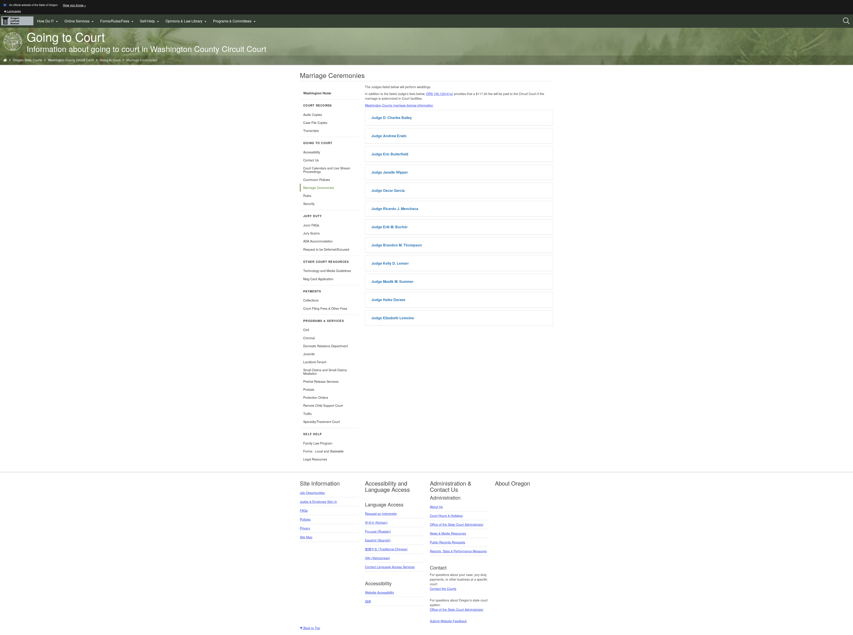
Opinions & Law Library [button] (186, 21)
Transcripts (311, 130)
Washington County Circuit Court (71, 60)
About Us (436, 506)
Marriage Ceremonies (318, 187)
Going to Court (110, 60)
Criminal (309, 338)
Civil (306, 329)
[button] (12, 11)
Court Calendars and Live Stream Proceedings (326, 170)
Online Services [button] (79, 21)
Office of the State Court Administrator (456, 524)
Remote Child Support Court (323, 405)
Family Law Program (317, 443)
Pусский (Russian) (378, 531)
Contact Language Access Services (390, 567)
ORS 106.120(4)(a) (439, 93)
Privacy (305, 528)
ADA (368, 601)
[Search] (846, 21)
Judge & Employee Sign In (318, 501)
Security (309, 203)
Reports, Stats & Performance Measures (458, 551)
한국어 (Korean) (376, 522)
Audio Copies (312, 114)
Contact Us (311, 160)
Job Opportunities (312, 492)
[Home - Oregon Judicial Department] (5, 60)
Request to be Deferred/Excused (326, 249)
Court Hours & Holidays (446, 515)
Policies (305, 519)
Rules (307, 195)
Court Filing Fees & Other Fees (330, 309)
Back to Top (311, 628)
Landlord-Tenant (314, 362)
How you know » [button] (74, 5)
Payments (312, 291)
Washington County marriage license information (399, 105)
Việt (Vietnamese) (377, 558)
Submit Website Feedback (448, 621)
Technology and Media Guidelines (327, 270)
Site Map (306, 537)
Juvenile (309, 354)
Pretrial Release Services (321, 381)
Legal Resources (315, 459)
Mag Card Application (318, 279)
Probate (308, 389)
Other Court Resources (326, 262)
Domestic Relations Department (325, 346)
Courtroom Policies (316, 179)
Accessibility (311, 152)
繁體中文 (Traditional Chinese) (386, 549)
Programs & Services (323, 321)
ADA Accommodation (318, 241)
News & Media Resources (448, 533)
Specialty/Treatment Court (321, 421)
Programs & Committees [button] (235, 21)
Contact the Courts (443, 588)
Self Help (312, 434)
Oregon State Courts (27, 60)
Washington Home (317, 93)
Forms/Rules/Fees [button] (117, 21)
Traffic (307, 413)
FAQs (304, 510)
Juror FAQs (311, 225)
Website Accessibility (379, 592)
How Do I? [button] (48, 21)
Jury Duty (312, 216)
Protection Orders (315, 397)
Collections (311, 300)
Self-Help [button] (150, 21)
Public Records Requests (447, 542)
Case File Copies (315, 122)
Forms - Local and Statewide (323, 451)
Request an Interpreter (381, 513)
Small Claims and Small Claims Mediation (325, 372)
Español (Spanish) (378, 540)
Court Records (317, 105)
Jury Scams (311, 233)
